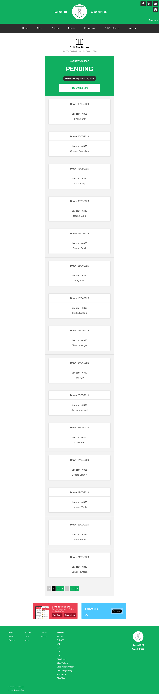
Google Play (70, 615)
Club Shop (61, 678)
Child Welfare (62, 663)
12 (72, 589)
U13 (58, 644)
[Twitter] (149, 3)
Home (25, 28)
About (27, 640)
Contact (44, 633)
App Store (57, 615)
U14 (58, 648)
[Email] (155, 3)
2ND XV (60, 640)
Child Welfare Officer (65, 667)
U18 (58, 655)
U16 (58, 652)
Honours (60, 633)
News (39, 28)
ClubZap (20, 690)
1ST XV (60, 636)
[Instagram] (155, 9)
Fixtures (55, 28)
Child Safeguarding (64, 670)
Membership (89, 28)
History (44, 636)
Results (71, 28)
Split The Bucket (112, 28)
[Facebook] (143, 3)
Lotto (27, 636)
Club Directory (63, 659)
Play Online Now (79, 87)
